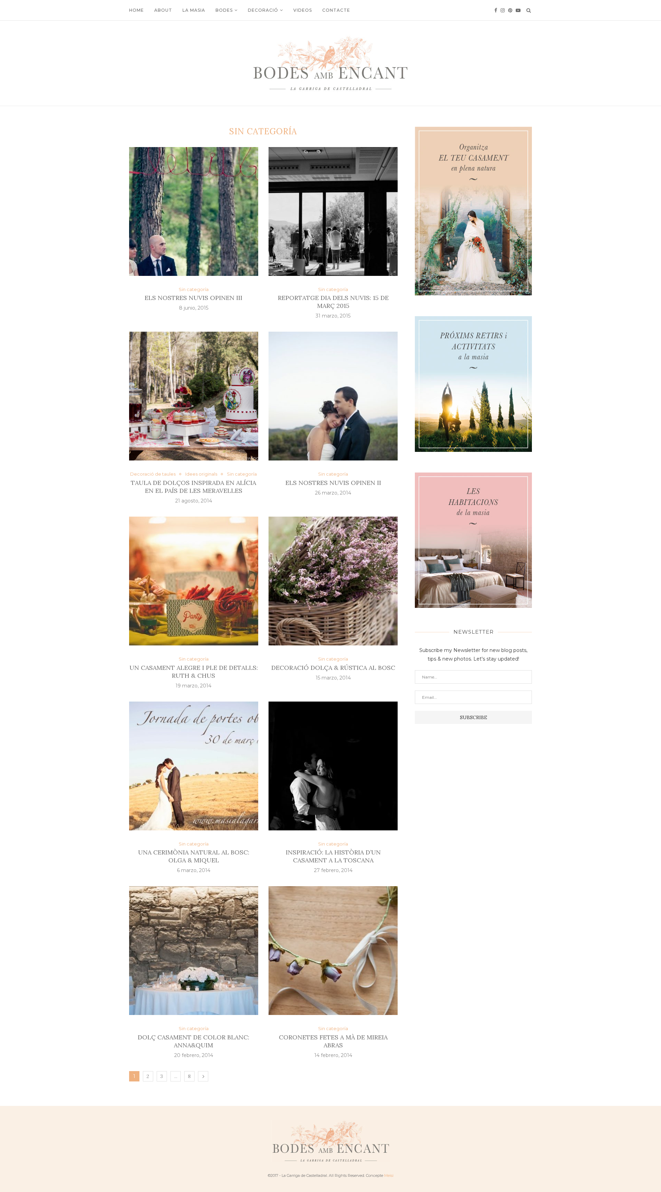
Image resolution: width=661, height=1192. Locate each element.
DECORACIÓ (263, 10)
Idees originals (201, 474)
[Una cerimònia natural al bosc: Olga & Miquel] (193, 766)
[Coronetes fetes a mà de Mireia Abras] (333, 950)
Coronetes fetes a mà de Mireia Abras (333, 1041)
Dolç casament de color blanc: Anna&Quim (193, 1041)
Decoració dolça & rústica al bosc (333, 668)
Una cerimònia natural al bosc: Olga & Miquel (193, 856)
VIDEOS (302, 10)
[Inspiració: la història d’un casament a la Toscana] (333, 766)
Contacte (336, 10)
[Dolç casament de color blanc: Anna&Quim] (193, 950)
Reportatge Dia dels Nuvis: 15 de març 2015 (333, 302)
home (136, 10)
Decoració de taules (153, 474)
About (163, 10)
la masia (193, 10)
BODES (224, 10)
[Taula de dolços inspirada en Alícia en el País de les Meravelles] (193, 396)
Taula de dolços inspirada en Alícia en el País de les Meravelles (193, 487)
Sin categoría (194, 289)
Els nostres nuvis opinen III (193, 298)
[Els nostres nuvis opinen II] (333, 396)
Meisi (389, 1175)
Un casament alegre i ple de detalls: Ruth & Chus (193, 672)
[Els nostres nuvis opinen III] (193, 211)
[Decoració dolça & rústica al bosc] (333, 581)
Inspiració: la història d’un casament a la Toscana (333, 856)
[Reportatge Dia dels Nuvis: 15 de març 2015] (333, 211)
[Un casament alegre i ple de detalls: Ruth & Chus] (193, 581)
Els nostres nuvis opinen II (333, 483)
